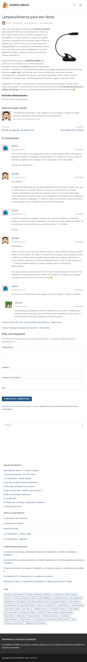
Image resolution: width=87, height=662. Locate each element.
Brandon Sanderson (34, 594)
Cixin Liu (8, 598)
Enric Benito (21, 602)
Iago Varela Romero (27, 605)
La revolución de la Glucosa (15, 518)
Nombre (6, 367)
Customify (33, 658)
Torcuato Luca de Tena (13, 623)
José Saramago (77, 605)
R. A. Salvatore (38, 619)
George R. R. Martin (59, 602)
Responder (79, 149)
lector (8, 23)
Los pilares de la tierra (43, 576)
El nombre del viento (12, 506)
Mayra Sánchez (34, 616)
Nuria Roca (65, 616)
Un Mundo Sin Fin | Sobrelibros (17, 576)
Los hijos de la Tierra (27, 612)
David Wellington (45, 598)
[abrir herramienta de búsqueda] (74, 5)
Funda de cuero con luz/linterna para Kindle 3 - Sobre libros (36, 322)
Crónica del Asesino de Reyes (25, 598)
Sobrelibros (19, 5)
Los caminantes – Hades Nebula (17, 478)
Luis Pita (41, 612)
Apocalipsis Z (19, 594)
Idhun (40, 605)
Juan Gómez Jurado (12, 609)
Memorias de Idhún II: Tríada (59, 581)
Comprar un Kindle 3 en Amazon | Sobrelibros (23, 568)
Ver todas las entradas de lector (26, 119)
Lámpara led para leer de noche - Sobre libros (30, 328)
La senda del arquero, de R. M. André (19, 474)
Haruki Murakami (11, 605)
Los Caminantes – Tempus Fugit (17, 534)
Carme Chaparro (71, 594)
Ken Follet (26, 609)
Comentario (8, 347)
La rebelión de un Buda (13, 523)
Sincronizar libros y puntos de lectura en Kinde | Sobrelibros (29, 560)
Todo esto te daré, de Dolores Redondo (21, 482)
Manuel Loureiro (66, 612)
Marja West (21, 616)
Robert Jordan (63, 619)
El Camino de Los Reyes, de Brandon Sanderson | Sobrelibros (30, 552)
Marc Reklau (9, 616)
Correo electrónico (12, 378)
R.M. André (51, 619)
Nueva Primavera (11, 528)
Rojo (73, 619)
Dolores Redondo (60, 598)
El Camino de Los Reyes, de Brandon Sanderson (24, 502)
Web (3, 388)
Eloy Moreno (9, 602)
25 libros (8, 594)
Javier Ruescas (63, 605)
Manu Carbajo (52, 612)
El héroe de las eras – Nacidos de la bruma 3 (23, 490)
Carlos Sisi (58, 594)
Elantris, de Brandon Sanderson (17, 494)
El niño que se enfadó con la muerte (19, 486)
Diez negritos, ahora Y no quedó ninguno (21, 470)
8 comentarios (47, 23)
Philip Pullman (25, 619)
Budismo (48, 594)
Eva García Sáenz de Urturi (39, 602)
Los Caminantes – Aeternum (16, 539)
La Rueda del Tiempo (57, 609)
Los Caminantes (11, 612)
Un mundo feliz (10, 498)
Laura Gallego (73, 609)
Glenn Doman (74, 602)
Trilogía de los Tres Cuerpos (35, 623)
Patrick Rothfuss (11, 619)
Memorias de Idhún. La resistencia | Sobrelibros (24, 581)
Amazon (33, 49)
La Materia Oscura (40, 609)
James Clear (49, 605)
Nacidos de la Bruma (50, 616)
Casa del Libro (8, 46)
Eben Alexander (76, 598)
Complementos (32, 23)
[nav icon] (80, 5)
